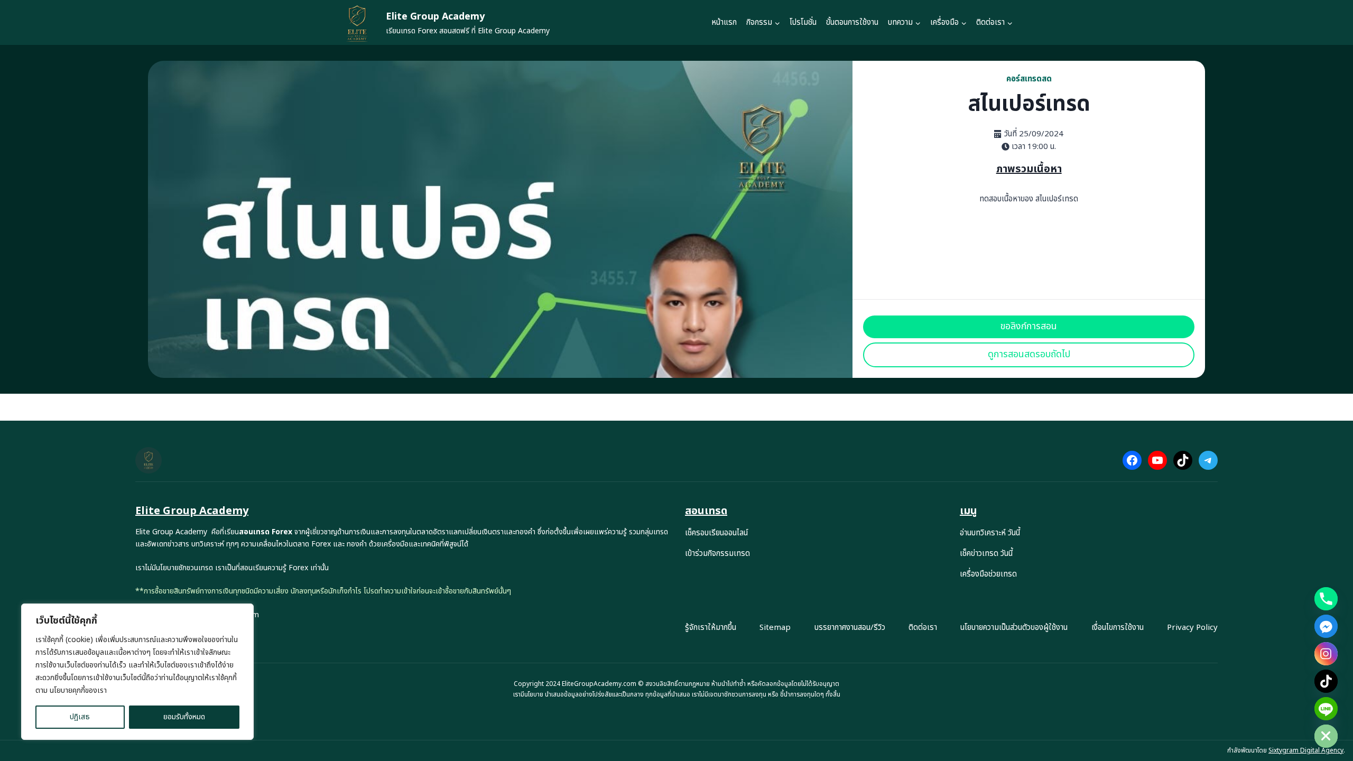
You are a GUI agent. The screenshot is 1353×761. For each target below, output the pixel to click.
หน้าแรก (724, 22)
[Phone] (1326, 598)
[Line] (1326, 708)
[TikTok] (1326, 681)
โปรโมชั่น (803, 22)
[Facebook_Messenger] (1326, 626)
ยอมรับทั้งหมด (184, 716)
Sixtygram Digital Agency (1305, 750)
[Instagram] (1326, 653)
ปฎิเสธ (80, 716)
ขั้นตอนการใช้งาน (852, 22)
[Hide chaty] (1326, 736)
